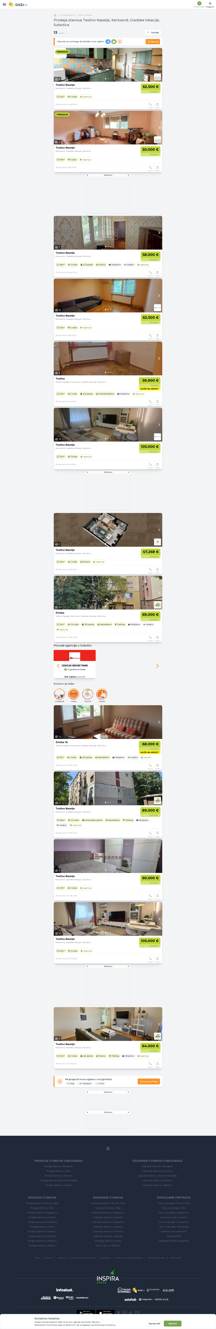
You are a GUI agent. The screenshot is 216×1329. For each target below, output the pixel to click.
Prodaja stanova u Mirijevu (58, 1185)
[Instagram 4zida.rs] (124, 1313)
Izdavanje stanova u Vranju (108, 1241)
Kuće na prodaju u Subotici (173, 1217)
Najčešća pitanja (156, 1258)
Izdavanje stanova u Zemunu (157, 1171)
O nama (49, 1258)
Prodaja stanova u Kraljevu (42, 1245)
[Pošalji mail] (137, 1312)
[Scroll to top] (108, 1148)
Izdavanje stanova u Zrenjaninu (108, 1222)
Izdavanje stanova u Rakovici (157, 1185)
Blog (37, 1258)
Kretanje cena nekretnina (174, 1231)
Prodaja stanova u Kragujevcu (42, 1212)
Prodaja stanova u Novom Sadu (42, 1203)
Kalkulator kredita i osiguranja (174, 1241)
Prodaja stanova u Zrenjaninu (42, 1222)
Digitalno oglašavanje (83, 1258)
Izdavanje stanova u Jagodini (108, 1236)
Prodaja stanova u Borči (59, 1171)
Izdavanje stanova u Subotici (108, 1217)
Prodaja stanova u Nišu (42, 1208)
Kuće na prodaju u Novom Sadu (174, 1203)
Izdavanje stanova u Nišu (108, 1208)
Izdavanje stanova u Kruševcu (108, 1226)
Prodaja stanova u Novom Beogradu (58, 1180)
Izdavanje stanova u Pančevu (108, 1231)
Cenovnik (105, 1258)
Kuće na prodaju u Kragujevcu (174, 1212)
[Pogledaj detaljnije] (108, 65)
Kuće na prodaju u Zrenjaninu (174, 1222)
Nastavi (173, 1323)
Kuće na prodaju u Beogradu (174, 1226)
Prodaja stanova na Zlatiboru (42, 1241)
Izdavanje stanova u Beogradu (157, 1166)
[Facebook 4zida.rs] (118, 1313)
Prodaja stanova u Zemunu (59, 1175)
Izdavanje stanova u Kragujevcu (108, 1212)
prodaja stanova (67, 15)
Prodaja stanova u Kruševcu (42, 1231)
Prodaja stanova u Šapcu (42, 1226)
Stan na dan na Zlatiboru (108, 1245)
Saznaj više (154, 1323)
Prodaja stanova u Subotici (42, 1217)
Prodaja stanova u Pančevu (42, 1236)
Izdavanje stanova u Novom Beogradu (157, 1175)
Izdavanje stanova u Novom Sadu (108, 1203)
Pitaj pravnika (174, 1236)
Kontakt (61, 1258)
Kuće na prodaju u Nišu (174, 1208)
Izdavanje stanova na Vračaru (157, 1180)
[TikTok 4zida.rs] (130, 1313)
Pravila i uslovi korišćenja (128, 1258)
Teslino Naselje (85, 15)
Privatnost (175, 1258)
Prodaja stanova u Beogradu (58, 1166)
